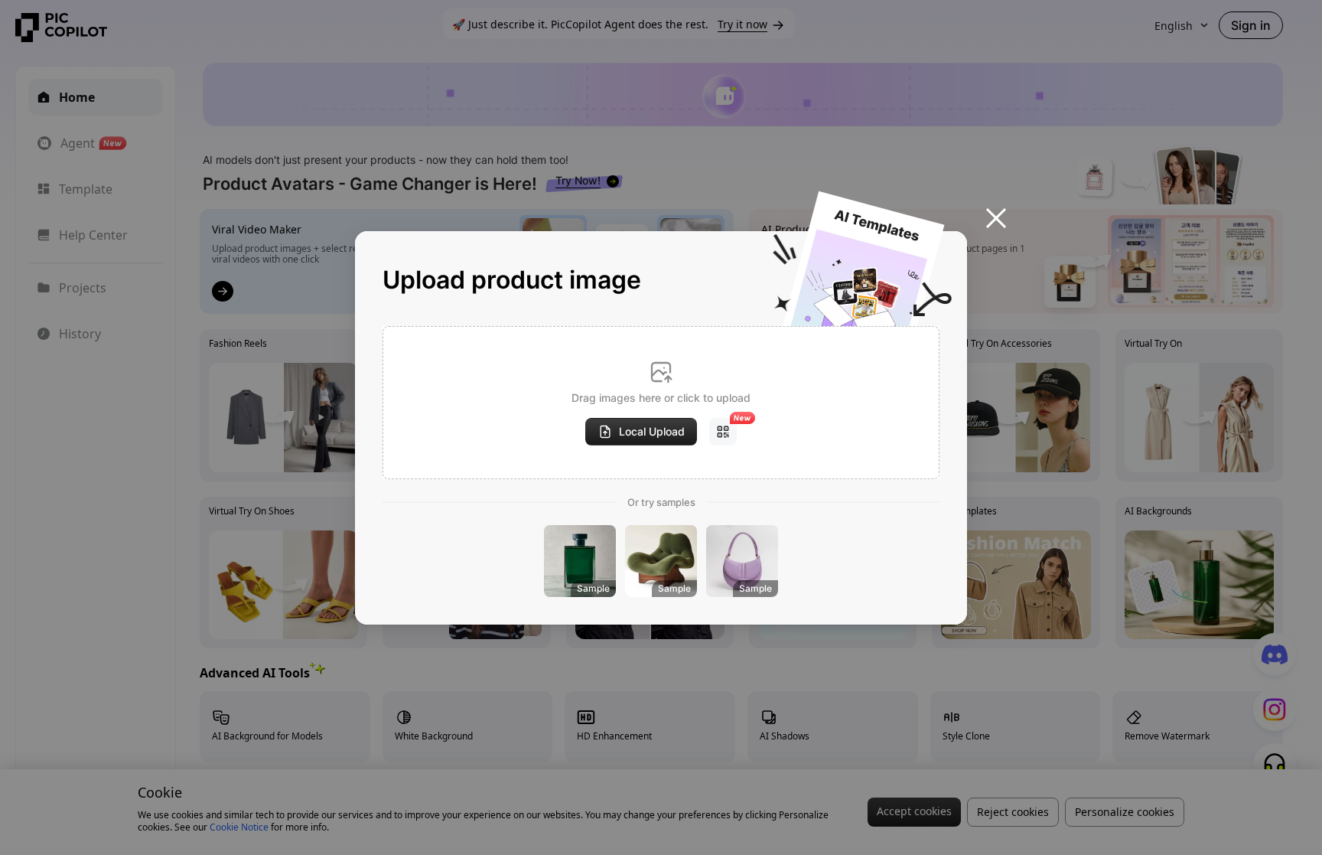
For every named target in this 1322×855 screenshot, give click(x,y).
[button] (661, 402)
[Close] (996, 218)
